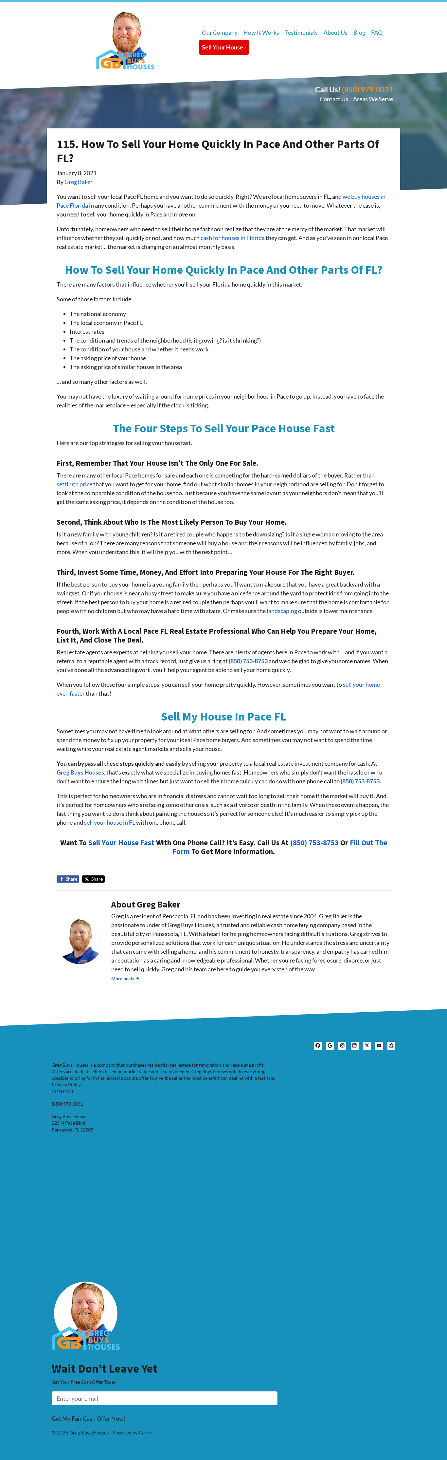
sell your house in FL (109, 822)
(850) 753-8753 (248, 660)
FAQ (377, 32)
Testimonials (301, 32)
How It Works (261, 32)
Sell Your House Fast (121, 843)
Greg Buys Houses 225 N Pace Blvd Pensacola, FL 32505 (72, 1123)
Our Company (220, 32)
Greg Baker (78, 181)
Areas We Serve (373, 99)
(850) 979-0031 (367, 89)
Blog (359, 32)
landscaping (282, 610)
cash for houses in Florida (233, 237)
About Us (336, 32)
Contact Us (334, 99)
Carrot (146, 1432)
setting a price (74, 484)
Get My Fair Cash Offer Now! (89, 1418)
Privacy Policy (66, 1084)
